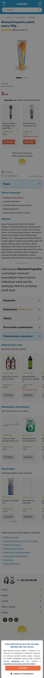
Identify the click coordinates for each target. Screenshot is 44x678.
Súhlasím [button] (23, 668)
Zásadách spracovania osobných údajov (19, 664)
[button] (22, 673)
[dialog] (22, 659)
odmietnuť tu (17, 661)
